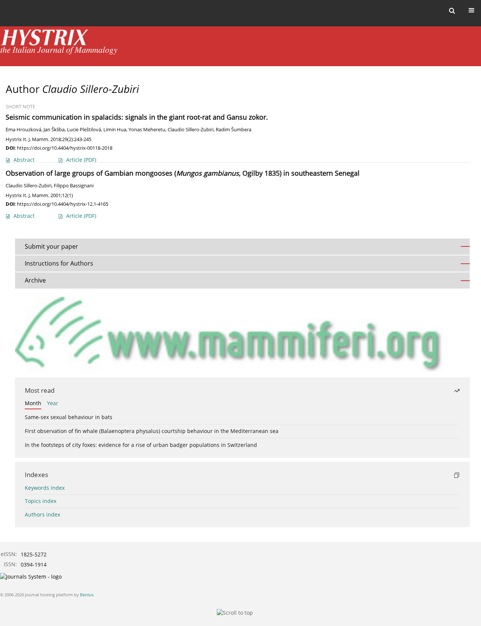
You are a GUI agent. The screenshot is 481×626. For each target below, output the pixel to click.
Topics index (40, 500)
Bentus (87, 594)
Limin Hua (114, 129)
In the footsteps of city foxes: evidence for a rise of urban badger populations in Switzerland (141, 444)
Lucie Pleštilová (84, 129)
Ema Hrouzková (23, 129)
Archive (35, 280)
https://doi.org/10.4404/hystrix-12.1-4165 (62, 204)
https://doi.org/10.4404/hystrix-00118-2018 (64, 147)
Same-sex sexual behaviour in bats (68, 417)
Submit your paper (51, 246)
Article (81, 159)
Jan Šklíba (54, 129)
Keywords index (45, 487)
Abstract (24, 159)
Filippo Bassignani (74, 185)
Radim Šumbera (233, 129)
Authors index (42, 514)
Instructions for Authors (59, 263)
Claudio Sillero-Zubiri (190, 129)
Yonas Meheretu (147, 129)
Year (52, 403)
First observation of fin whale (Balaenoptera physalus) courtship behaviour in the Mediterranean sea (151, 431)
